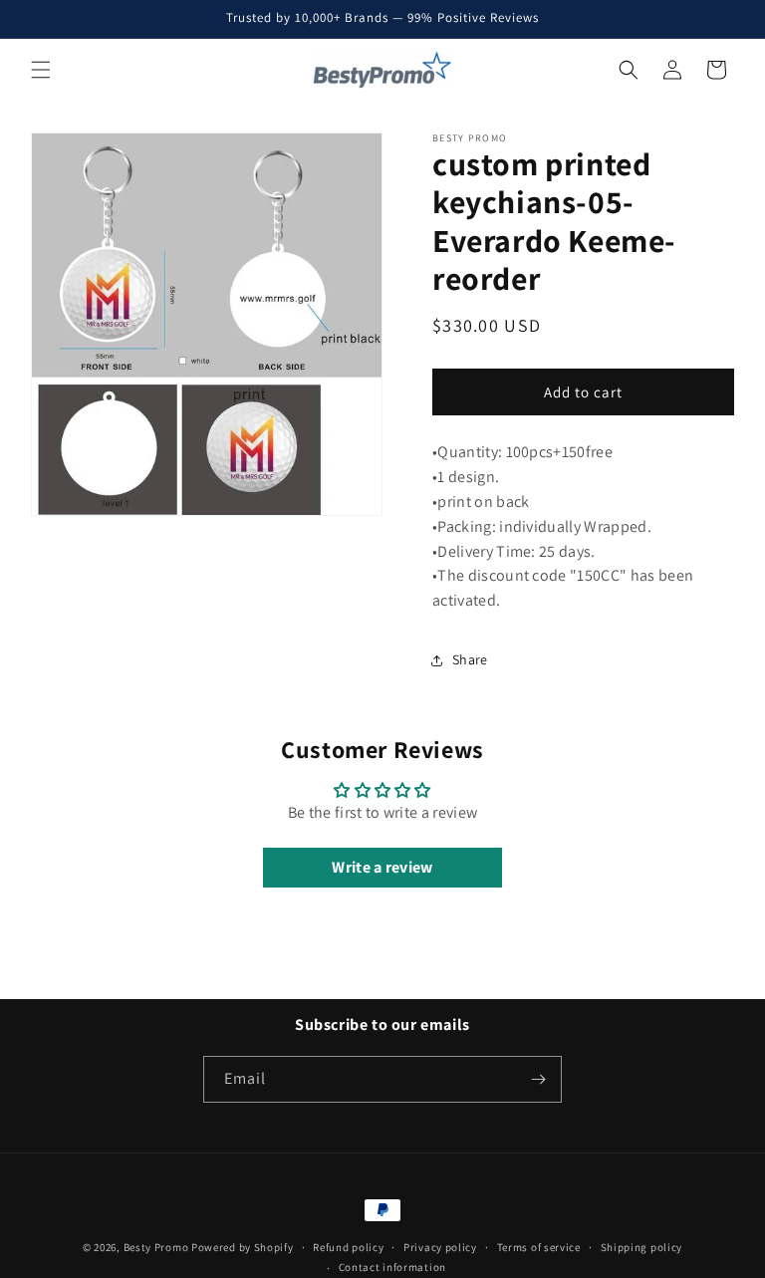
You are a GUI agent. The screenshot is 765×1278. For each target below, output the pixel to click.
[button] (41, 70)
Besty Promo (156, 1247)
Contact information (392, 1267)
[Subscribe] (539, 1079)
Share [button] (470, 659)
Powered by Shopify (242, 1247)
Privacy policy (440, 1247)
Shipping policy (642, 1247)
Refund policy (348, 1247)
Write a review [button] (382, 867)
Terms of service (539, 1247)
